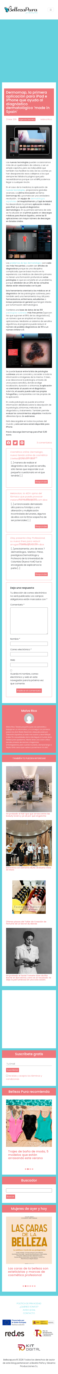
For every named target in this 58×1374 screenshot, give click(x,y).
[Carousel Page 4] (32, 1169)
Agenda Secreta (27, 119)
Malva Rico (46, 119)
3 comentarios (44, 442)
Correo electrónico (21, 649)
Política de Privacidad (29, 1303)
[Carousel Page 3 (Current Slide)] (30, 1169)
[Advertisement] (29, 50)
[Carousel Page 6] (35, 1286)
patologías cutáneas (16, 312)
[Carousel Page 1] (25, 1169)
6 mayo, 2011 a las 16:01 (28, 499)
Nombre (15, 638)
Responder (41, 481)
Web (12, 660)
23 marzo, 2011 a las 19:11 (28, 544)
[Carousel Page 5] (32, 1286)
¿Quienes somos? (29, 1306)
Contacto (29, 1313)
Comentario (17, 604)
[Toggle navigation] (51, 10)
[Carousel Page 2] (28, 1169)
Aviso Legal (29, 1310)
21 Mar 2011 (11, 119)
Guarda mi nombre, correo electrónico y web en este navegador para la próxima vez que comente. (27, 678)
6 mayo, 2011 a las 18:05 (28, 458)
